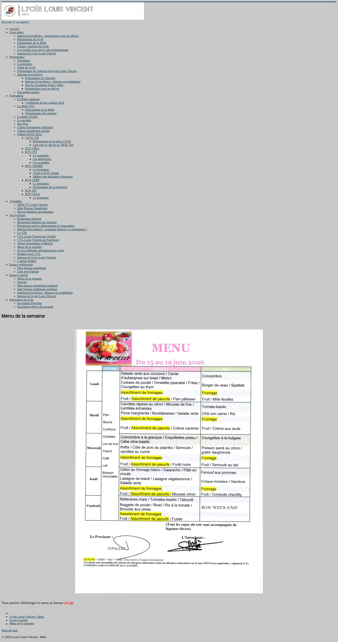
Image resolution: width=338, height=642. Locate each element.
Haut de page (10, 630)
